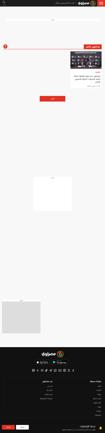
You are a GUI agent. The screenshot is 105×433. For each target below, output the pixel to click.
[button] (101, 3)
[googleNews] (33, 370)
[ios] (42, 362)
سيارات (98, 411)
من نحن (49, 386)
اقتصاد (97, 72)
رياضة (99, 394)
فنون (99, 406)
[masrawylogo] (52, 354)
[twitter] (69, 370)
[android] (59, 362)
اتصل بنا (49, 390)
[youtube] (59, 370)
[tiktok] (46, 370)
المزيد (52, 98)
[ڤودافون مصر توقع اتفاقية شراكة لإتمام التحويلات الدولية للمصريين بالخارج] (86, 60)
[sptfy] (42, 370)
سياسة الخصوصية (46, 398)
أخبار (99, 386)
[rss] (37, 370)
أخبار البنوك (97, 402)
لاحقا (22, 427)
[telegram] (50, 370)
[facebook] (73, 370)
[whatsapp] (55, 370)
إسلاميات (98, 415)
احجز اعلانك (48, 394)
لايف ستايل (97, 398)
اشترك (8, 427)
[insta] (64, 370)
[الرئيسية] (87, 3)
